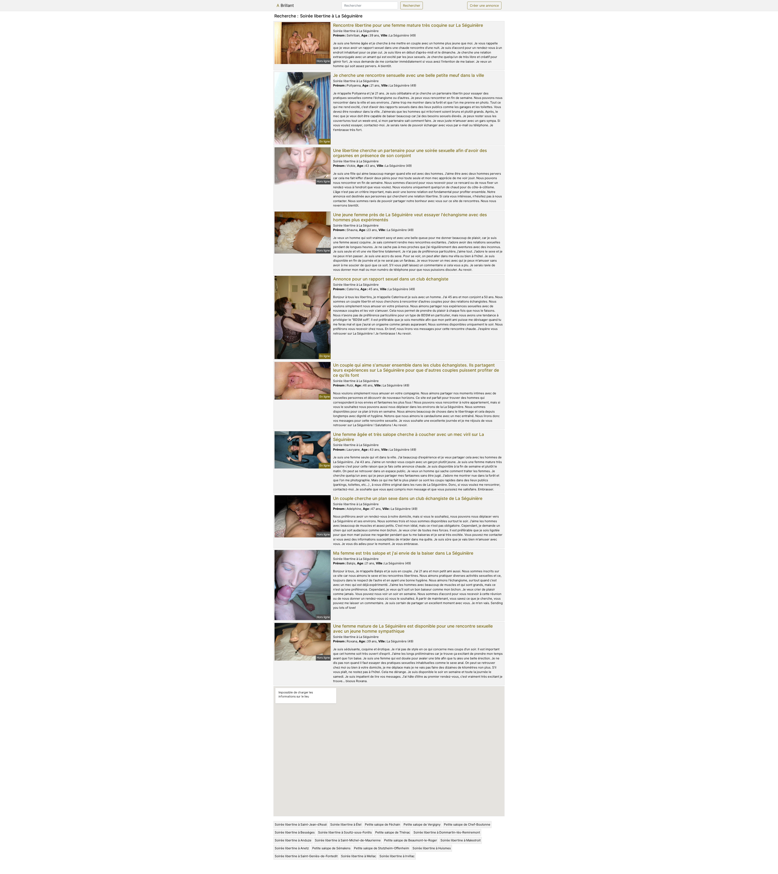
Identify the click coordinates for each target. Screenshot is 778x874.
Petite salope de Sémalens (331, 848)
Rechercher (411, 5)
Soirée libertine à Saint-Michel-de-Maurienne (348, 840)
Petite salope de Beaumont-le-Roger (410, 840)
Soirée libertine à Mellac (358, 856)
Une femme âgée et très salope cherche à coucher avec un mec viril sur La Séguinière (408, 437)
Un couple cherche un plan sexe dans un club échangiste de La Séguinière (407, 498)
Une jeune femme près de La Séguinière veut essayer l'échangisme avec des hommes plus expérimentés (410, 217)
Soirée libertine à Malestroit (460, 840)
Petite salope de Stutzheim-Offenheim (381, 848)
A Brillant (285, 5)
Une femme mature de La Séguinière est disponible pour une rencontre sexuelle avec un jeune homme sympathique (413, 629)
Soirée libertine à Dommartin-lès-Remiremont (447, 832)
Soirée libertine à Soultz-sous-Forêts (345, 832)
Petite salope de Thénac (392, 832)
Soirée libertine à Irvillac (397, 856)
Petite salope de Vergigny (422, 824)
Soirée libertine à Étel (345, 824)
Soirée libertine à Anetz (292, 848)
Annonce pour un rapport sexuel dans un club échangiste (390, 278)
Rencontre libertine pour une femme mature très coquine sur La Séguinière (408, 25)
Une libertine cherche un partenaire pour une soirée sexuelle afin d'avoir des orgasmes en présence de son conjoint (410, 153)
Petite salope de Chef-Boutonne (467, 824)
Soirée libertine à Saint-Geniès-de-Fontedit (306, 856)
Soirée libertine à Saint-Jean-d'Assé (301, 824)
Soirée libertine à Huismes (432, 848)
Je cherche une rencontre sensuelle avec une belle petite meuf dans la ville (408, 75)
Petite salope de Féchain (382, 824)
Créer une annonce (484, 5)
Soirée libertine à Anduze (293, 840)
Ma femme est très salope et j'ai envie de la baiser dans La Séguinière (403, 553)
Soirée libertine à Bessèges (295, 832)
